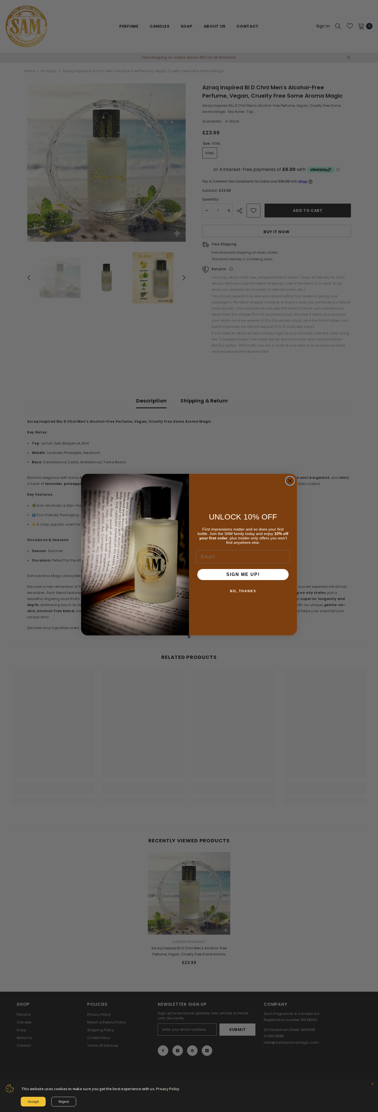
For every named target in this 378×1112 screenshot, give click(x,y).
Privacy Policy (167, 1088)
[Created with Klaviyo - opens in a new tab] (189, 636)
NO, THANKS (243, 591)
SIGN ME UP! (243, 574)
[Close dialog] (290, 481)
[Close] (372, 1084)
